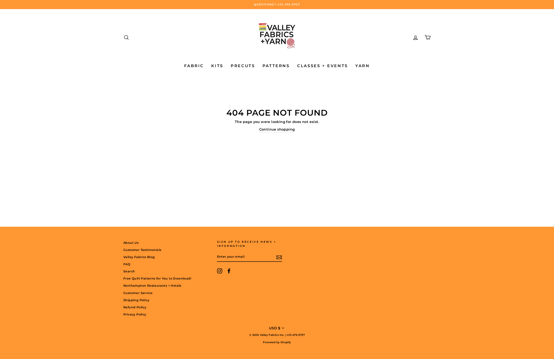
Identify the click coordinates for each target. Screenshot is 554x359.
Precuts (243, 65)
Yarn (362, 65)
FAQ (126, 264)
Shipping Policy (136, 300)
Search (129, 271)
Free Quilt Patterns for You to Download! (157, 278)
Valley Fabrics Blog (139, 257)
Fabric (194, 65)
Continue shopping (277, 129)
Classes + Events (322, 65)
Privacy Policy (134, 314)
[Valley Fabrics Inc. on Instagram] (219, 270)
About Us (130, 242)
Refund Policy (134, 307)
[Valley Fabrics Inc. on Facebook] (229, 270)
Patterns (276, 65)
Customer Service (138, 293)
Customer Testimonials (142, 250)
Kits (217, 65)
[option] (277, 4)
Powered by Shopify (277, 342)
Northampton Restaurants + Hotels (152, 285)
